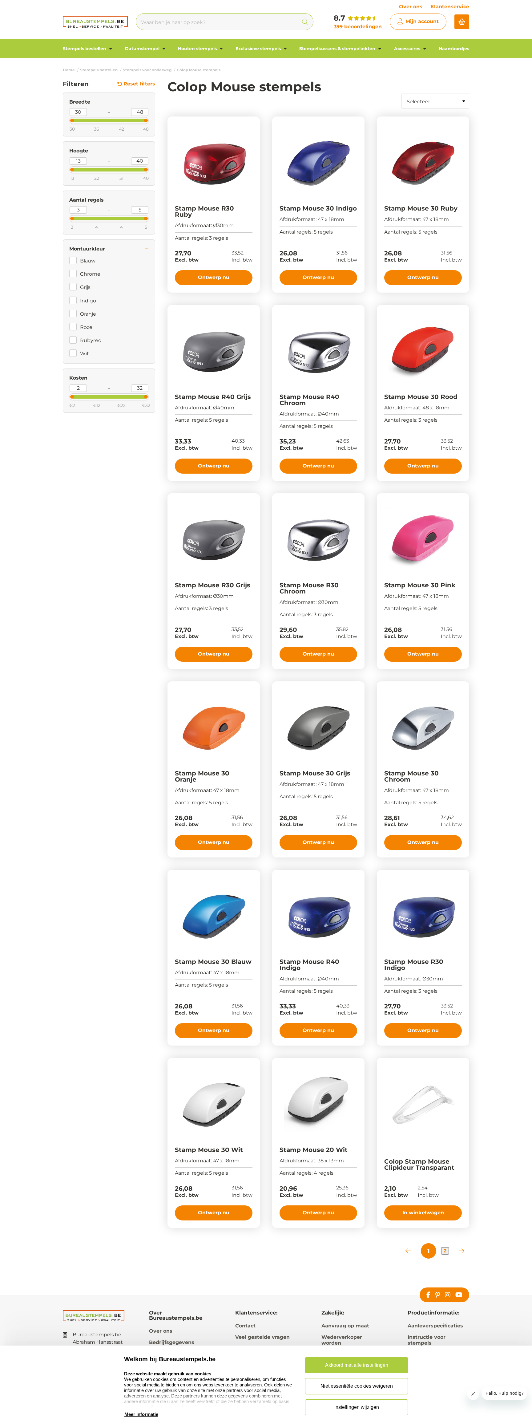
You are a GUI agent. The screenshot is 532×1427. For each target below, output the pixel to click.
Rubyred (91, 340)
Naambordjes (454, 48)
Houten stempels (198, 48)
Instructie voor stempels (426, 1340)
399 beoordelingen (358, 27)
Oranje (88, 314)
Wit (84, 354)
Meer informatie (141, 1414)
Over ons (410, 7)
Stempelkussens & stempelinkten (338, 48)
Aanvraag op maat (345, 1326)
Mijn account (422, 21)
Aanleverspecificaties (435, 1326)
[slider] (67, 120)
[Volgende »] (461, 1251)
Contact (245, 1326)
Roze (86, 327)
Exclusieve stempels (259, 48)
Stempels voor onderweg (147, 70)
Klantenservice (449, 7)
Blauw (87, 261)
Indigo (88, 301)
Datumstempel (143, 48)
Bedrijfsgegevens (171, 1342)
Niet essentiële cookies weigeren (356, 1386)
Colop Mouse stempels (198, 70)
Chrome (90, 274)
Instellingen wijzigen (356, 1407)
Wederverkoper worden (341, 1340)
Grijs (85, 287)
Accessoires (407, 48)
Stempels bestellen (85, 48)
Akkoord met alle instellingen (356, 1365)
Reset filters (139, 84)
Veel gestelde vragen (262, 1337)
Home (69, 70)
